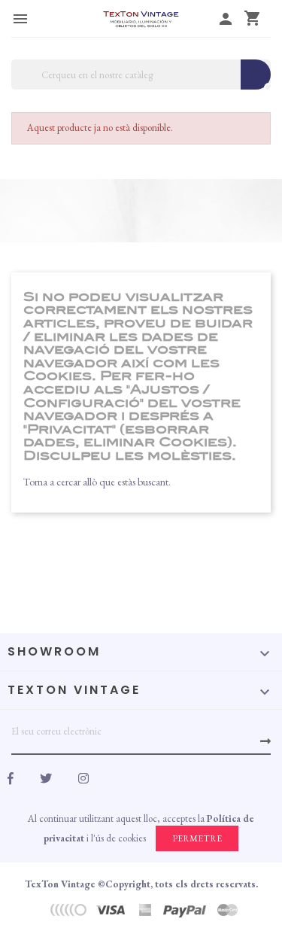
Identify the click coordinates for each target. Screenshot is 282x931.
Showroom (54, 651)
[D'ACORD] (265, 741)
